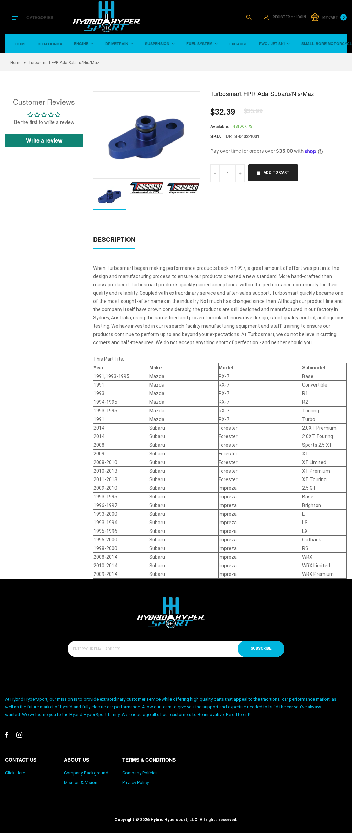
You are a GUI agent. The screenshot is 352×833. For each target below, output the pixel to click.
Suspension (157, 43)
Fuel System (199, 43)
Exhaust (238, 43)
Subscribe (261, 648)
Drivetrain (117, 43)
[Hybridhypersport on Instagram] (19, 734)
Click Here (15, 773)
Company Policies (140, 773)
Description (114, 239)
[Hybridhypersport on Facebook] (6, 734)
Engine (81, 43)
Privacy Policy (135, 782)
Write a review (44, 140)
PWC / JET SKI (272, 43)
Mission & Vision (80, 782)
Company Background (86, 773)
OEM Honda (50, 43)
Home (21, 43)
